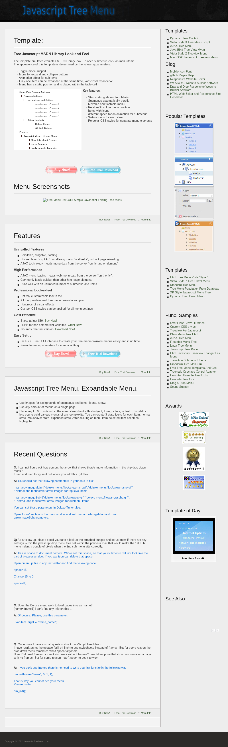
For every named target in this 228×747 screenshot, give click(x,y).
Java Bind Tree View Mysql (188, 49)
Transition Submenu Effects (188, 360)
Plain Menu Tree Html (184, 334)
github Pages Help (182, 75)
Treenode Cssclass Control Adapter (193, 371)
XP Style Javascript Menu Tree (190, 292)
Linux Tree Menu (181, 345)
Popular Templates (185, 116)
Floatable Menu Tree (183, 341)
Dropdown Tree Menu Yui (186, 364)
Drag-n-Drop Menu (181, 383)
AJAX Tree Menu (181, 46)
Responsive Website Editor (187, 79)
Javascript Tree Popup (184, 349)
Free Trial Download (125, 219)
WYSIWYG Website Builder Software (194, 83)
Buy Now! (104, 219)
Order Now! (75, 325)
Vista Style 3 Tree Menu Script (190, 42)
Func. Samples (181, 315)
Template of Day (182, 510)
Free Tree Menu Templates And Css (193, 367)
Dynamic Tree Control (184, 38)
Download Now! (65, 329)
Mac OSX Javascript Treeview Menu (194, 57)
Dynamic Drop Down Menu (187, 296)
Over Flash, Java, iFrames (187, 323)
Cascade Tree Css (182, 379)
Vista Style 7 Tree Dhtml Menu (190, 281)
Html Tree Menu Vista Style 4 (189, 277)
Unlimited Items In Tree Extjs (189, 375)
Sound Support (179, 386)
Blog (170, 64)
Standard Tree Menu (183, 285)
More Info (146, 219)
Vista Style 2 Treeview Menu (188, 53)
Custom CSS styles (183, 326)
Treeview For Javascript (185, 330)
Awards (173, 406)
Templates (176, 31)
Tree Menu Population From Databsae (194, 288)
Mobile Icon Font (181, 71)
